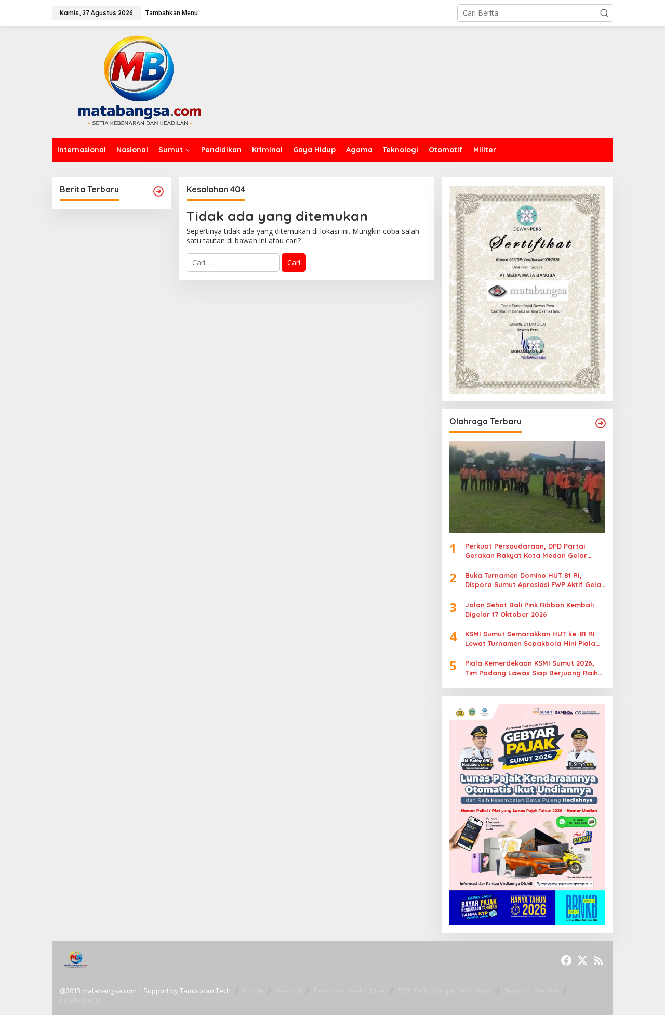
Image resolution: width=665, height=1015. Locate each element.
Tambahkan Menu (171, 12)
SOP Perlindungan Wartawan (445, 990)
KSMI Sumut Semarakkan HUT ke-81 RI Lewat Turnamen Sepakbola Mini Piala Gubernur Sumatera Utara (530, 639)
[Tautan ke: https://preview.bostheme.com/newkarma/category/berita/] (158, 191)
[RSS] (598, 960)
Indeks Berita (81, 1000)
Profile (253, 990)
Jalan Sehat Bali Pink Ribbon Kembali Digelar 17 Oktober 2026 (529, 609)
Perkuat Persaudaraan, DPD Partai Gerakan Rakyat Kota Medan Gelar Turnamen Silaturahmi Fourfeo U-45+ (528, 551)
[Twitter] (582, 960)
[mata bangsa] (139, 81)
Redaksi (288, 990)
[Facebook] (566, 960)
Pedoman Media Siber (349, 990)
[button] (604, 13)
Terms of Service (531, 990)
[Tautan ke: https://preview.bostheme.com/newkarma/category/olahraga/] (600, 423)
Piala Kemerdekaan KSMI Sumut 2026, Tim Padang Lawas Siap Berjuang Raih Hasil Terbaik (531, 668)
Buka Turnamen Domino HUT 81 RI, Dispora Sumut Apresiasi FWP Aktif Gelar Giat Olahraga (534, 580)
